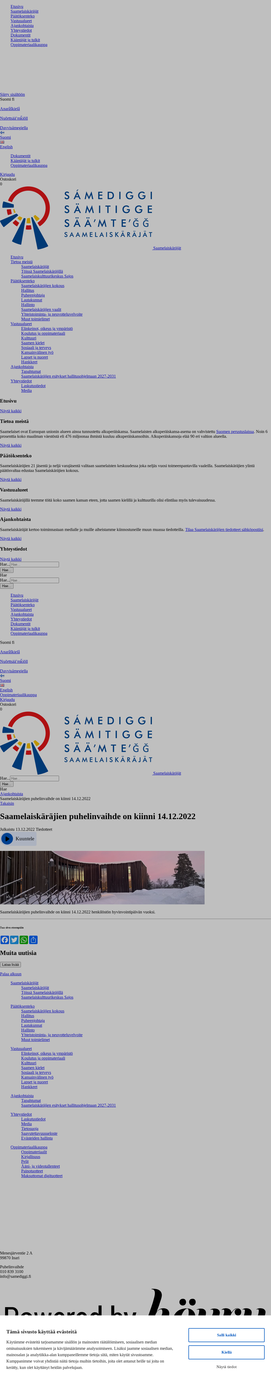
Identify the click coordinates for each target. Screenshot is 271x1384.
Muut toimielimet (35, 319)
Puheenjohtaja (33, 295)
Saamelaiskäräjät (24, 11)
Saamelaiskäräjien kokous (42, 285)
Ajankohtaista (22, 25)
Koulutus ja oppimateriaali (43, 333)
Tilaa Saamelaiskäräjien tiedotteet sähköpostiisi (224, 529)
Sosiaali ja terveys (36, 347)
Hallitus (27, 290)
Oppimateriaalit (34, 1152)
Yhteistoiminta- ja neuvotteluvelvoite (52, 314)
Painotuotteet (32, 1171)
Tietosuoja (29, 1128)
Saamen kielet (32, 343)
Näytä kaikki (10, 411)
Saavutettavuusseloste (39, 1133)
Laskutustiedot (33, 385)
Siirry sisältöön (12, 94)
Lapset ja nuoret (34, 357)
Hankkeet (29, 362)
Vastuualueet (21, 21)
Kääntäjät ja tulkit (25, 40)
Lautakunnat (31, 300)
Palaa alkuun (10, 974)
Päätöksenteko (23, 16)
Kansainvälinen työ (37, 352)
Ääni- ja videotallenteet (40, 1166)
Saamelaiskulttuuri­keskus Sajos (47, 276)
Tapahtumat (31, 371)
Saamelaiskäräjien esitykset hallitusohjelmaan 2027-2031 (68, 376)
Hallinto (28, 304)
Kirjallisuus (30, 1156)
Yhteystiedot (21, 30)
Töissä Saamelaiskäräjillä (42, 271)
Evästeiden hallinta (37, 1138)
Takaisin (7, 803)
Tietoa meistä (22, 262)
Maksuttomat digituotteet (41, 1175)
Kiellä (227, 1352)
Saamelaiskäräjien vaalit (41, 309)
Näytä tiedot (226, 1367)
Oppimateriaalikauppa (29, 44)
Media (26, 390)
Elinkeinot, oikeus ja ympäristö (47, 328)
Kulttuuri (28, 338)
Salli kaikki (226, 1335)
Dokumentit (20, 35)
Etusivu (17, 6)
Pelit (25, 1161)
